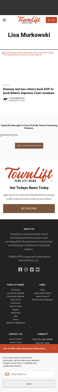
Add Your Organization (29, 146)
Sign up (29, 384)
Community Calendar (15, 293)
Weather (15, 309)
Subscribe (30, 208)
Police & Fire (15, 300)
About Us (29, 229)
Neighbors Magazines (15, 323)
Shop (42, 290)
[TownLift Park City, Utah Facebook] (20, 270)
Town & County (15, 306)
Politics (6, 85)
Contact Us (15, 334)
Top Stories (15, 290)
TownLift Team (15, 342)
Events (15, 319)
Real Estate (15, 313)
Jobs (15, 316)
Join (52, 20)
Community (15, 303)
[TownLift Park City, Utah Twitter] (32, 270)
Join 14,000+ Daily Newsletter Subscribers (24, 348)
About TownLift (42, 296)
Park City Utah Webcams (42, 300)
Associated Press (18, 98)
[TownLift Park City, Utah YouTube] (38, 270)
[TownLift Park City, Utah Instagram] (26, 270)
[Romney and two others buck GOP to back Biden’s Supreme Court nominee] (29, 67)
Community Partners (42, 293)
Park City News (15, 285)
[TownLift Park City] (29, 20)
